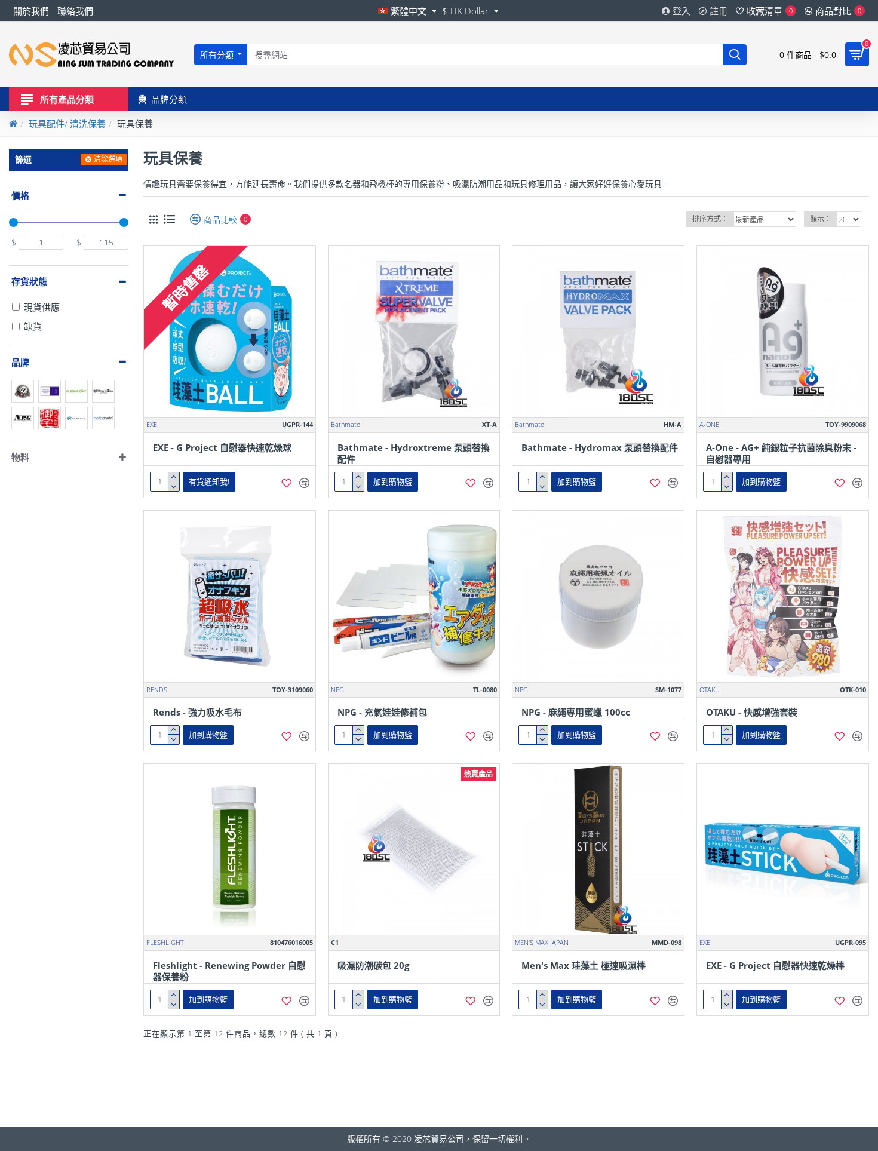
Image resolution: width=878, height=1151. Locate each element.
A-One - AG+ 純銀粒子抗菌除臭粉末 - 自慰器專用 (781, 453)
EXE (151, 424)
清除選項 (108, 159)
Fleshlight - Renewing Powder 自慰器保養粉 (229, 971)
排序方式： (710, 219)
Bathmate (345, 424)
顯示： (820, 219)
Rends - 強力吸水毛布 (197, 712)
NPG (337, 689)
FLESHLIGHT (165, 942)
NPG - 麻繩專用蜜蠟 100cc (575, 712)
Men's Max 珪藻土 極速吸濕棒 (583, 965)
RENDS (156, 689)
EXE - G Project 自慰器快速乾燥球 (222, 447)
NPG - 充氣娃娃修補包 (382, 712)
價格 (20, 195)
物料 (20, 457)
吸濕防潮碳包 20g (373, 965)
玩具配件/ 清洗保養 (67, 124)
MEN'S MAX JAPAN (542, 942)
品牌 (20, 362)
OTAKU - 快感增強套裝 (751, 712)
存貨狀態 (29, 281)
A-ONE (709, 424)
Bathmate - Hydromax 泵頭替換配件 (599, 447)
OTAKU (709, 689)
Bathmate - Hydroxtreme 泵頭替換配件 (413, 453)
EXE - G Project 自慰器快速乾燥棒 (775, 965)
